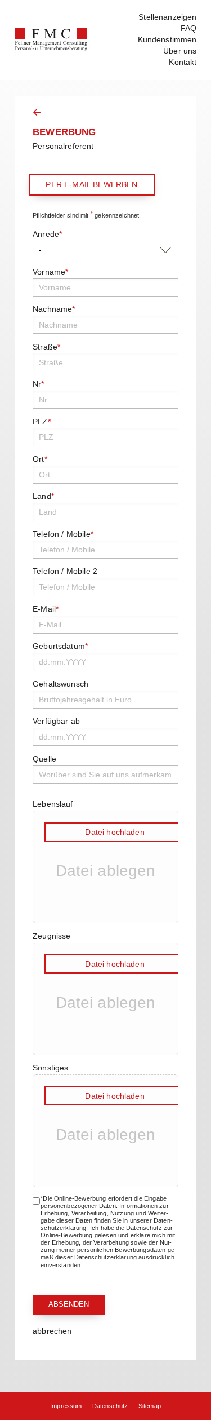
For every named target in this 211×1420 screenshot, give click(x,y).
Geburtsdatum (60, 646)
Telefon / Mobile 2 (65, 571)
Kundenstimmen (167, 39)
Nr (38, 383)
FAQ (188, 28)
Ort (40, 458)
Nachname (54, 308)
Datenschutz (144, 1227)
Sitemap (149, 1406)
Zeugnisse (51, 935)
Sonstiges (50, 1067)
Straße (46, 346)
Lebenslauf (53, 803)
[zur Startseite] (51, 39)
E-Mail (46, 608)
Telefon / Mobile (63, 533)
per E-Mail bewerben (91, 184)
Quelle (44, 758)
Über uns (179, 50)
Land (43, 496)
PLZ (42, 421)
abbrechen (52, 1330)
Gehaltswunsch (60, 683)
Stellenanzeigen (167, 16)
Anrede (47, 233)
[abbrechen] (36, 112)
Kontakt (182, 62)
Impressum (66, 1406)
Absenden (68, 1304)
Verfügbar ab (56, 721)
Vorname (50, 271)
